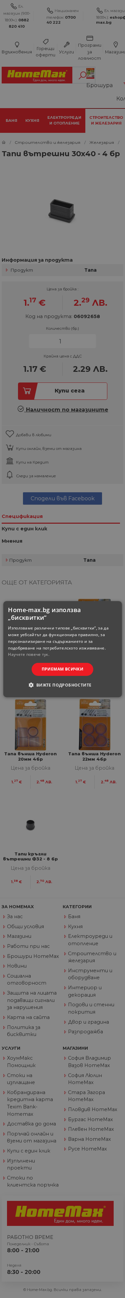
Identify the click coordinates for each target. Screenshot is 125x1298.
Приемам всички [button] (63, 669)
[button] (62, 685)
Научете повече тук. (28, 654)
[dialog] (62, 649)
